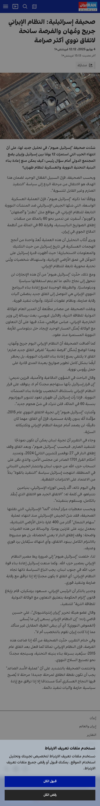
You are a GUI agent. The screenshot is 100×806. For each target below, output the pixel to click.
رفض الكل (50, 795)
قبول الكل (50, 781)
